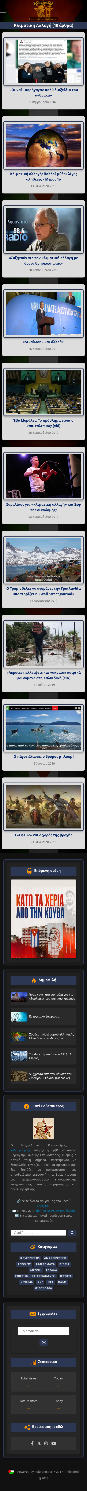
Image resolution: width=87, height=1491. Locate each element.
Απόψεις (24, 1264)
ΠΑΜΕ (62, 1282)
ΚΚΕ (40, 1282)
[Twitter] (39, 1443)
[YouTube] (53, 1443)
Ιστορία (66, 1276)
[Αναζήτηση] (72, 1233)
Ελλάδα (51, 1270)
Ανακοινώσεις (55, 1258)
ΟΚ (44, 1342)
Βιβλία (64, 1264)
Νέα (50, 1282)
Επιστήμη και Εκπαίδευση (35, 1276)
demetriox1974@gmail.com (55, 1211)
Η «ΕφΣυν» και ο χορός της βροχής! (43, 835)
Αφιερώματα (45, 1264)
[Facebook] (32, 1443)
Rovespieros (29, 1258)
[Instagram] (46, 1443)
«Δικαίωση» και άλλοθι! (43, 342)
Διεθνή (35, 1270)
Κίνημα (26, 1282)
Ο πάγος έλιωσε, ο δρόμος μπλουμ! (44, 756)
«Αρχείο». (43, 1206)
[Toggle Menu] (3, 10)
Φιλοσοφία (43, 1288)
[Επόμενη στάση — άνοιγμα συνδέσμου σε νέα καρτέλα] (43, 918)
